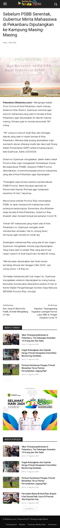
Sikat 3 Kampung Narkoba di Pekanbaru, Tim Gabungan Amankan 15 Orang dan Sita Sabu (38, 338)
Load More (29, 508)
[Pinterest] (28, 50)
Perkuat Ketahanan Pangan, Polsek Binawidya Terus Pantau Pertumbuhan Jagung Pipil (38, 368)
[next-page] (9, 380)
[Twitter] (22, 50)
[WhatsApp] (35, 50)
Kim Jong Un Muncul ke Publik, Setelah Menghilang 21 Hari (15, 311)
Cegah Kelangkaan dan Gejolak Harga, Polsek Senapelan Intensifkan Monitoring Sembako (39, 353)
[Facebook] (15, 50)
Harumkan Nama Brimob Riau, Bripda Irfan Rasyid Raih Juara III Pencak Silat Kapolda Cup (39, 496)
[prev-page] (5, 380)
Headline (7, 344)
